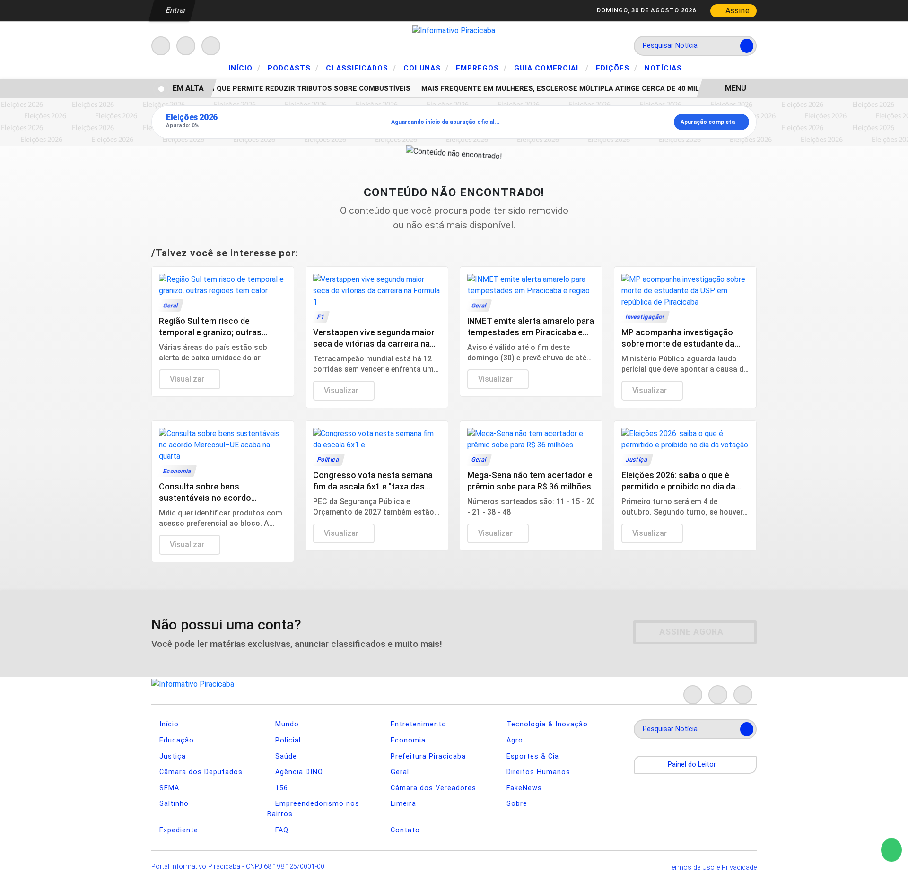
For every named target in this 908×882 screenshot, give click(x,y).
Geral (398, 772)
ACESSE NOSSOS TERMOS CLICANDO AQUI (196, 863)
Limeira (402, 804)
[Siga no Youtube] (210, 45)
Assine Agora (691, 632)
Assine (736, 10)
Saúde (285, 756)
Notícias (663, 68)
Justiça (171, 756)
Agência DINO (298, 772)
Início (244, 67)
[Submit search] (746, 46)
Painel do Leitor (693, 764)
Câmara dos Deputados (200, 772)
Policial (287, 740)
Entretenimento (417, 724)
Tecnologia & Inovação (546, 724)
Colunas (426, 67)
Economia (407, 740)
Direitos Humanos (537, 772)
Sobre (515, 804)
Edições (616, 67)
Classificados (361, 67)
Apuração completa (708, 122)
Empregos (481, 67)
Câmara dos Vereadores (432, 788)
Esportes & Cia (531, 756)
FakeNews (523, 788)
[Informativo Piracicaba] (453, 30)
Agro (513, 740)
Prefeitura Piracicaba (427, 756)
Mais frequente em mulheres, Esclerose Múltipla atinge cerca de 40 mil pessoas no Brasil (590, 89)
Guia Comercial (551, 67)
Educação (175, 740)
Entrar (175, 10)
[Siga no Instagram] (185, 45)
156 (280, 788)
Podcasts (293, 67)
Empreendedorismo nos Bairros (313, 809)
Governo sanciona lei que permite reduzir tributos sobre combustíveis (265, 89)
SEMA (168, 788)
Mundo (286, 724)
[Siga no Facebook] (160, 45)
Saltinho (173, 804)
